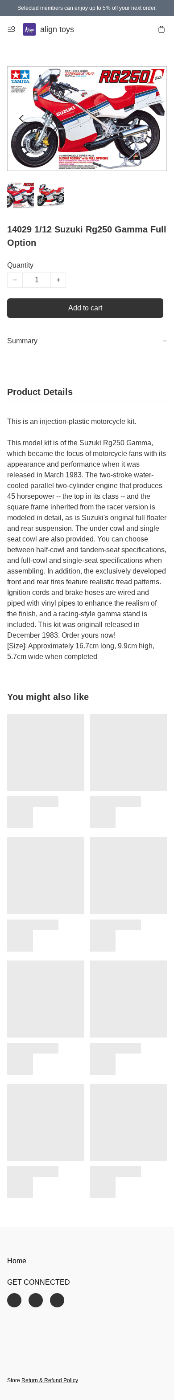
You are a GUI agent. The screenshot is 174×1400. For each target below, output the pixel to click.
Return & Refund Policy (49, 1380)
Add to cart (85, 308)
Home (16, 1261)
